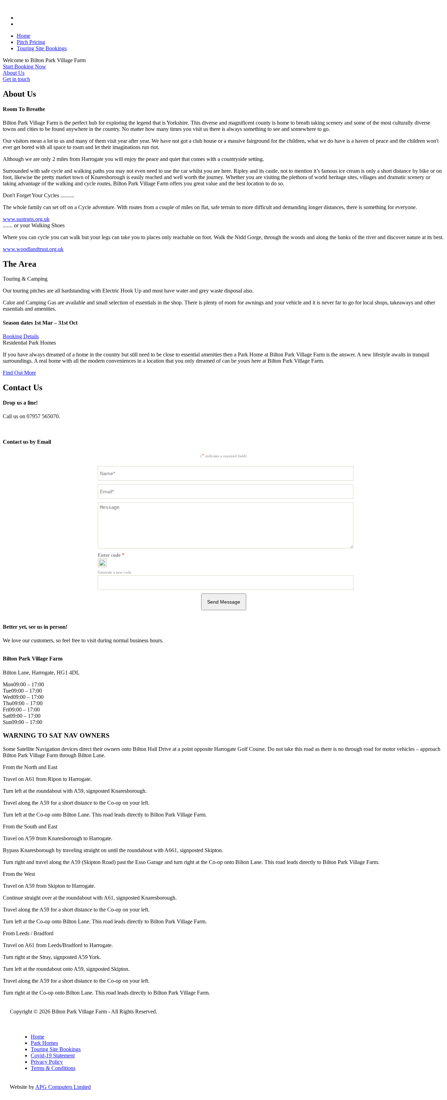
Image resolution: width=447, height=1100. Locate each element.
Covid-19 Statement (53, 1055)
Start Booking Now (24, 66)
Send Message (223, 602)
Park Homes (44, 1043)
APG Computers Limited (63, 1087)
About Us (13, 73)
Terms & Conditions (53, 1068)
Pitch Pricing (31, 42)
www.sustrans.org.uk (26, 219)
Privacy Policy (47, 1062)
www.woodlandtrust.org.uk (33, 249)
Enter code (111, 555)
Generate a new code (114, 572)
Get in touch (16, 79)
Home (23, 36)
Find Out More (19, 373)
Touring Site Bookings (42, 48)
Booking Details (21, 336)
